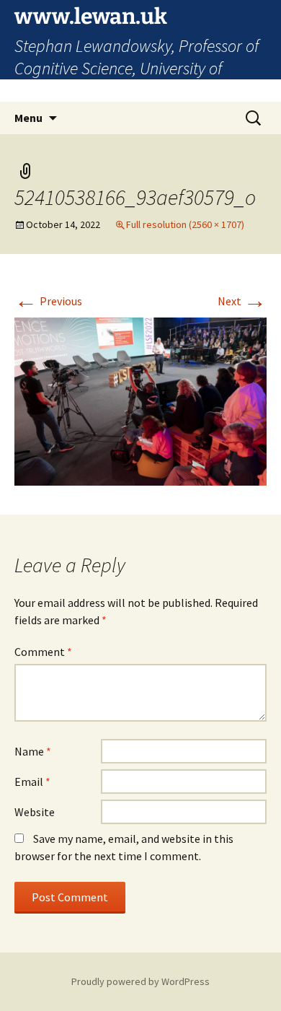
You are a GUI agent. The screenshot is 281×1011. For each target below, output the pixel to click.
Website (34, 812)
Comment (43, 651)
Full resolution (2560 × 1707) (185, 224)
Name (32, 751)
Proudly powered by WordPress (140, 981)
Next (242, 301)
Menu (28, 117)
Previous (48, 301)
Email (32, 781)
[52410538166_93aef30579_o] (140, 400)
